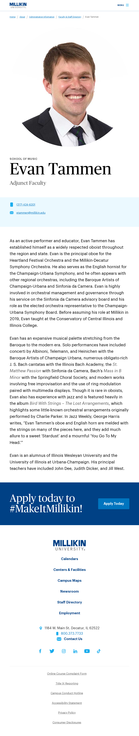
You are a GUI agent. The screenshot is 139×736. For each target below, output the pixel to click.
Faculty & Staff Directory (69, 17)
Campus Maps (70, 580)
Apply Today (114, 503)
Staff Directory (69, 602)
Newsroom (69, 591)
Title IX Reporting (67, 683)
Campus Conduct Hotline (67, 693)
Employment (69, 613)
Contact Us (73, 639)
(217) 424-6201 (25, 204)
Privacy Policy (67, 712)
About (22, 17)
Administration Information (41, 17)
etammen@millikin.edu (30, 213)
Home (12, 17)
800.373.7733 (72, 633)
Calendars (69, 559)
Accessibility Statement (67, 703)
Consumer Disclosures (67, 722)
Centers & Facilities (69, 570)
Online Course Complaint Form (67, 673)
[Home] (18, 7)
